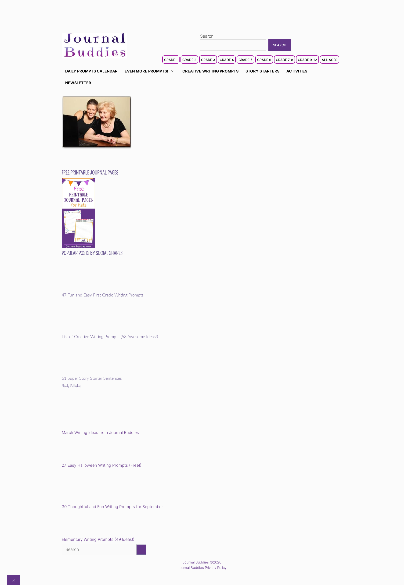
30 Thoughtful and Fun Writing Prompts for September (112, 506)
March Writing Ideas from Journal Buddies (100, 432)
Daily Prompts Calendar (91, 71)
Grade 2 (189, 60)
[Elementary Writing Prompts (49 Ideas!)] (85, 524)
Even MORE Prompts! (146, 71)
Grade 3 (208, 60)
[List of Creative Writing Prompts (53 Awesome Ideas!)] (94, 331)
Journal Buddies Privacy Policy (202, 567)
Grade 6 (264, 60)
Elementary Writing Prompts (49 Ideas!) (98, 539)
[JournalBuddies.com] (94, 45)
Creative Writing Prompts (210, 71)
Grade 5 (245, 60)
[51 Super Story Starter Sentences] (94, 373)
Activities (296, 71)
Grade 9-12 (307, 60)
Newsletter (78, 82)
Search (207, 36)
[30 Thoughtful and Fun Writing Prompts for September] (94, 486)
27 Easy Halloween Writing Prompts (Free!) (101, 465)
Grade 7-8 (284, 60)
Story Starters (262, 71)
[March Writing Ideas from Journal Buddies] (94, 412)
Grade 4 (227, 60)
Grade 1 (171, 60)
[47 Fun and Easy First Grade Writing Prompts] (94, 289)
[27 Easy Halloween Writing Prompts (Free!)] (85, 449)
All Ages (329, 60)
